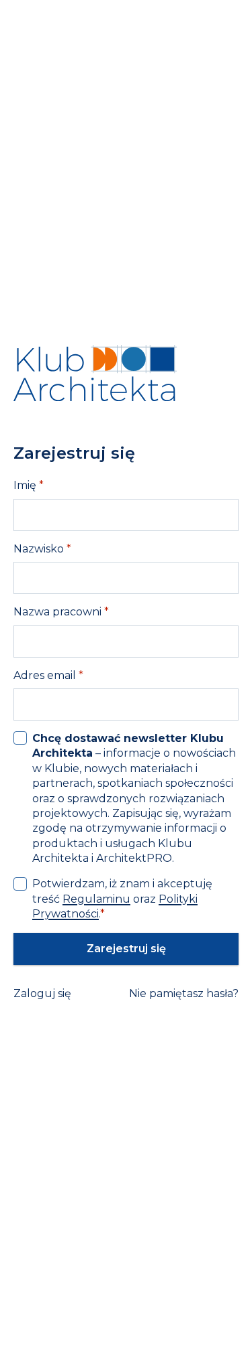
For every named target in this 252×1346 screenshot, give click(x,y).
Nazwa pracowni (61, 611)
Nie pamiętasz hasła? (184, 993)
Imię (28, 485)
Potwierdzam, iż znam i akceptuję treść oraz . (122, 898)
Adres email (48, 675)
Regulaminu (96, 899)
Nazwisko (42, 548)
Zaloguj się (42, 993)
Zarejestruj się (126, 948)
